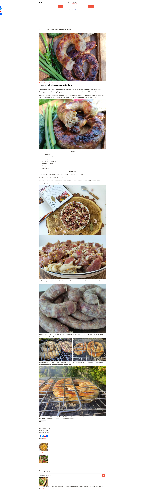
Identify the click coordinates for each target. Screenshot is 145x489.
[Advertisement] (72, 20)
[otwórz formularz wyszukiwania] (104, 2)
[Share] (1, 14)
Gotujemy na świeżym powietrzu (53, 82)
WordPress (58, 488)
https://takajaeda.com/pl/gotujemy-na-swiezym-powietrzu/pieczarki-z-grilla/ (55, 364)
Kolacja (45, 438)
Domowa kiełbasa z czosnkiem (44, 430)
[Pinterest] (1, 11)
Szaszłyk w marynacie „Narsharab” (45, 432)
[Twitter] (1, 9)
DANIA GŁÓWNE (42, 82)
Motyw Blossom (45, 488)
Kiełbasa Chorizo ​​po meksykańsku (44, 428)
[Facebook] (1, 7)
